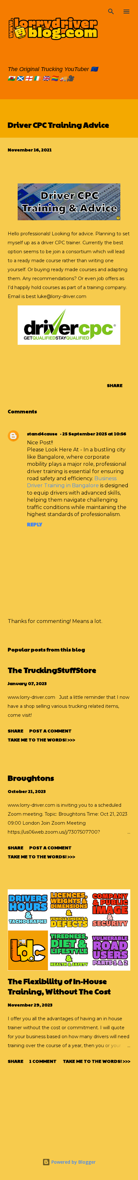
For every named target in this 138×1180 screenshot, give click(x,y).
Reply (34, 524)
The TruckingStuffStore (52, 669)
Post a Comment (50, 730)
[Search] (111, 11)
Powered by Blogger (73, 1162)
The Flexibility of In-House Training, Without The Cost (59, 986)
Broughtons (31, 777)
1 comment (42, 1061)
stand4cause (42, 433)
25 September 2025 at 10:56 (94, 433)
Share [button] (115, 385)
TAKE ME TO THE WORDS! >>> (41, 739)
